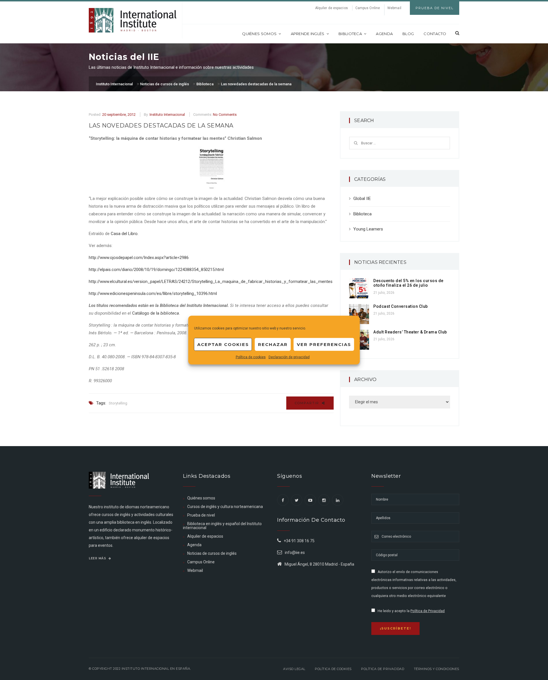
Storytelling (118, 403)
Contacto (435, 33)
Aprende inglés (308, 33)
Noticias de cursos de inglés (212, 553)
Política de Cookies (333, 669)
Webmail (394, 8)
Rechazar (273, 344)
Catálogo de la (156, 313)
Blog (408, 33)
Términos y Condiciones (436, 669)
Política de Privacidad (427, 611)
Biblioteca (350, 33)
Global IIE (362, 198)
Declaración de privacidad (289, 357)
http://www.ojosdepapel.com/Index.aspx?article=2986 (139, 257)
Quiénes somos (259, 33)
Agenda (384, 33)
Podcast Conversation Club (400, 306)
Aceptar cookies (223, 344)
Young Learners (368, 229)
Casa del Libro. (124, 233)
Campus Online (367, 8)
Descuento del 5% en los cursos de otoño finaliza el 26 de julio (408, 283)
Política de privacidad (382, 669)
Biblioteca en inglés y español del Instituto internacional (222, 525)
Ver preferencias (324, 344)
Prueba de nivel (201, 515)
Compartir (308, 403)
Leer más (98, 558)
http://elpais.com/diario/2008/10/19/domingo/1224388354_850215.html (156, 269)
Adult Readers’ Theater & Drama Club (410, 332)
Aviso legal (294, 669)
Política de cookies (251, 357)
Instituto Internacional (167, 114)
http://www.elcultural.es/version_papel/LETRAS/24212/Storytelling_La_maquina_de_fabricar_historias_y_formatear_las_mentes (211, 281)
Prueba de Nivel (435, 8)
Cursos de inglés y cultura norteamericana (225, 506)
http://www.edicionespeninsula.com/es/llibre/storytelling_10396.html (153, 293)
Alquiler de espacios (331, 8)
